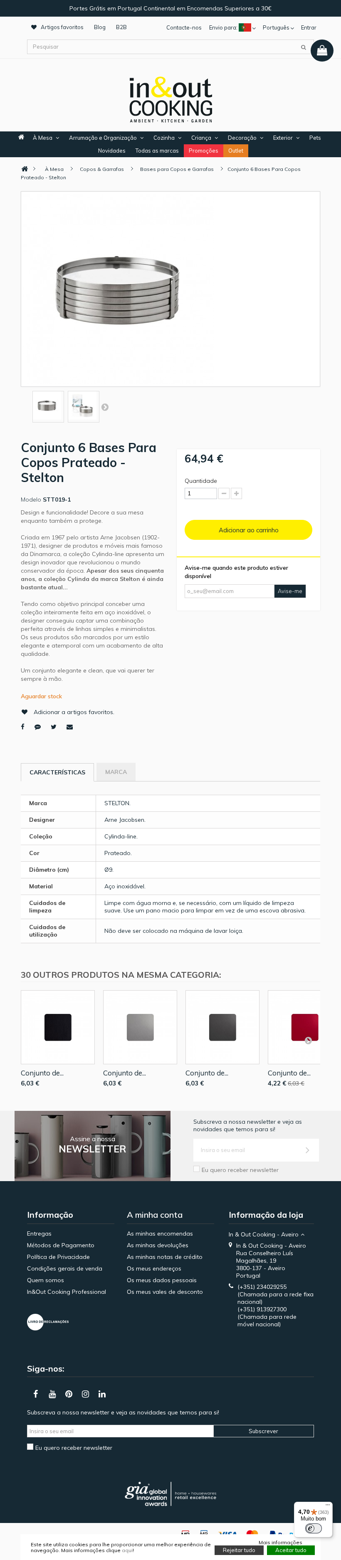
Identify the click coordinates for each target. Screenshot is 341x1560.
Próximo (105, 407)
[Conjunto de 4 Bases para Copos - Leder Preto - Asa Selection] (58, 1027)
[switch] (313, 1528)
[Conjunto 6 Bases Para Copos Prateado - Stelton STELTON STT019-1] (48, 405)
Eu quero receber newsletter (240, 1170)
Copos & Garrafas (102, 169)
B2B (121, 27)
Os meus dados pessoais (162, 1280)
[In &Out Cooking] (170, 98)
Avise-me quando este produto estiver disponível (236, 572)
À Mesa (42, 137)
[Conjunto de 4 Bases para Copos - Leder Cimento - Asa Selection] (140, 1027)
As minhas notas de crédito (165, 1257)
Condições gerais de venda (64, 1268)
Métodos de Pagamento (60, 1245)
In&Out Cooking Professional (66, 1291)
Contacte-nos (184, 27)
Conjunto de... (42, 1072)
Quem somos (45, 1280)
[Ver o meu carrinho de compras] (322, 51)
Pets (315, 137)
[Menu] (328, 1507)
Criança (201, 137)
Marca (116, 772)
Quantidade (201, 481)
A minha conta (155, 1214)
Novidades (112, 150)
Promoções (203, 150)
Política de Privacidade (58, 1257)
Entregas (39, 1233)
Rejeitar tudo (239, 1550)
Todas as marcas (157, 150)
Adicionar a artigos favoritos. (74, 712)
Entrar (308, 27)
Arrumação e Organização (103, 137)
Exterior (283, 137)
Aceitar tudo (290, 1550)
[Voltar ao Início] (24, 169)
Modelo (31, 499)
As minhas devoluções (157, 1245)
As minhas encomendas (160, 1233)
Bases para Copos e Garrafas (177, 169)
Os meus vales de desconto (165, 1291)
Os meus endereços (154, 1268)
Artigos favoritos (62, 27)
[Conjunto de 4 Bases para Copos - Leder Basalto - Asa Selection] (222, 1027)
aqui (127, 1550)
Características (57, 772)
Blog (100, 27)
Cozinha (164, 137)
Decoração (242, 137)
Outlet (235, 150)
